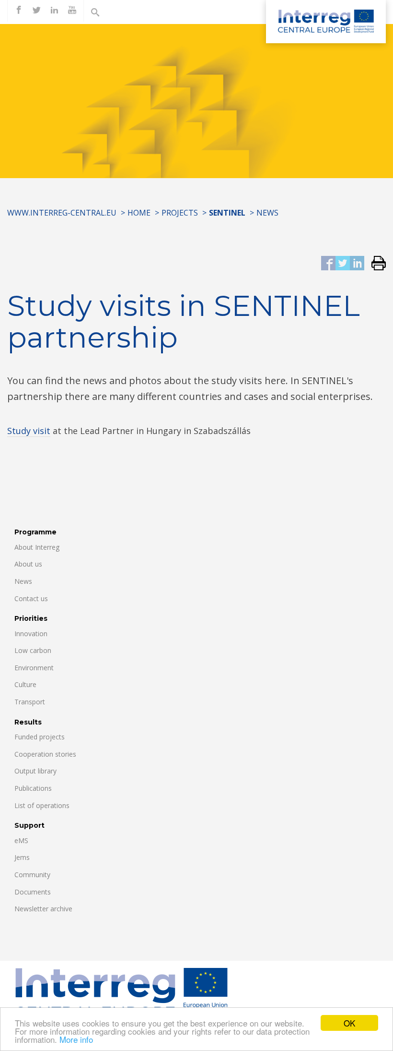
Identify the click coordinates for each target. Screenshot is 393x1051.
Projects (180, 212)
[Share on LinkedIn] (357, 264)
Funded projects (39, 736)
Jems (22, 857)
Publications (33, 788)
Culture (25, 684)
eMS (21, 840)
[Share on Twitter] (342, 264)
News (267, 212)
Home (138, 212)
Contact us (31, 598)
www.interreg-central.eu (61, 212)
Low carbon (32, 650)
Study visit (28, 430)
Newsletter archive (43, 908)
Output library (35, 770)
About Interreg (36, 547)
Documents (32, 891)
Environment (34, 667)
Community (32, 874)
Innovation (30, 633)
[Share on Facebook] (328, 264)
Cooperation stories (45, 754)
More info (76, 1039)
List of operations (41, 805)
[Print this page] (375, 264)
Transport (29, 701)
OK (349, 1023)
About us (28, 563)
